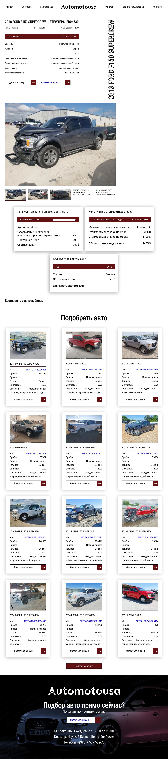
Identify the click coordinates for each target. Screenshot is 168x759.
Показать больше (84, 666)
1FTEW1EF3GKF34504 (35, 537)
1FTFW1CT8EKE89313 (91, 621)
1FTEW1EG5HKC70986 (34, 369)
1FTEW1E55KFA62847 (91, 453)
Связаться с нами (49, 82)
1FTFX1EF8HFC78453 (147, 453)
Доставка (27, 6)
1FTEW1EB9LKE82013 (91, 369)
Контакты (158, 6)
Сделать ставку (16, 82)
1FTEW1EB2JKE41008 (35, 453)
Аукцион (109, 6)
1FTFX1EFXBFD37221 (91, 537)
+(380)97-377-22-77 (91, 742)
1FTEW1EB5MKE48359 (147, 369)
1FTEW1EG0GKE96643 (35, 621)
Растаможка (46, 6)
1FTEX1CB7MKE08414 (147, 621)
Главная (9, 6)
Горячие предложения (133, 6)
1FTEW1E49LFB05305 (147, 537)
